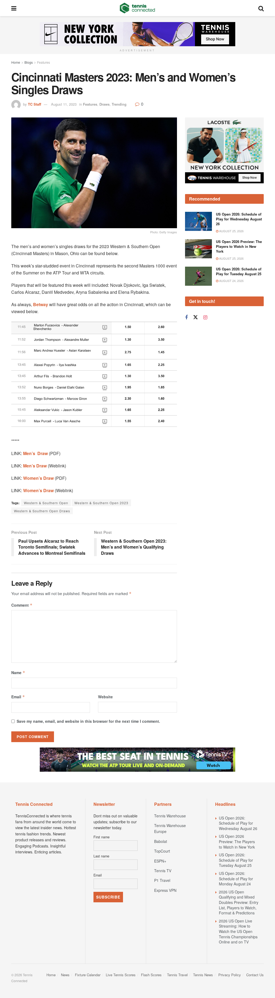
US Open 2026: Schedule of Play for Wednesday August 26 (239, 219)
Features (43, 62)
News (65, 974)
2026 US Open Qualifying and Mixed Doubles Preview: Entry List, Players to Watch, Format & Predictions (238, 902)
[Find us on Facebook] (186, 317)
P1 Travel (162, 880)
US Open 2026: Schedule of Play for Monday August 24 (236, 878)
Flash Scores (151, 974)
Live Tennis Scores (121, 974)
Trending (119, 104)
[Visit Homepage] (137, 8)
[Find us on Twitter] (195, 317)
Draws (104, 104)
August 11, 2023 (64, 104)
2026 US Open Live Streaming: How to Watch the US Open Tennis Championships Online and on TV (238, 931)
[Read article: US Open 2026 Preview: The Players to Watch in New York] (198, 249)
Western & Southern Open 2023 (101, 502)
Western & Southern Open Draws (42, 511)
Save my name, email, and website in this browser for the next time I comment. (88, 721)
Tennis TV (162, 870)
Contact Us (255, 974)
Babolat (160, 841)
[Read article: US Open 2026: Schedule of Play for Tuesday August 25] (198, 276)
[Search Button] (261, 8)
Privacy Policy (229, 974)
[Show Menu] (13, 8)
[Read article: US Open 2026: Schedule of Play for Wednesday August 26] (198, 221)
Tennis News (203, 974)
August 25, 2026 (231, 231)
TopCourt (162, 851)
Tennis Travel (177, 974)
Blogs (28, 62)
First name (101, 837)
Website (105, 696)
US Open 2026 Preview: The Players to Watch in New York (239, 246)
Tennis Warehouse (170, 815)
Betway (40, 304)
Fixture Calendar (87, 974)
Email (18, 696)
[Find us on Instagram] (205, 317)
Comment (21, 605)
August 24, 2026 (231, 280)
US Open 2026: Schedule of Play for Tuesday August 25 (238, 271)
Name (18, 672)
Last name (101, 856)
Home (15, 62)
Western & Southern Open (46, 502)
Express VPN (165, 890)
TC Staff (34, 104)
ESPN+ (160, 861)
